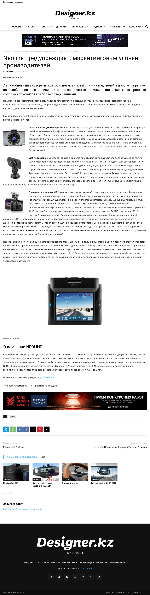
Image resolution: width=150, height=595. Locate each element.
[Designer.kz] (75, 14)
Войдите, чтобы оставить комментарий (22, 509)
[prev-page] (5, 492)
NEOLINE (12, 417)
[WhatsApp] (13, 429)
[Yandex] (91, 577)
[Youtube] (99, 577)
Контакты (137, 592)
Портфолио (79, 26)
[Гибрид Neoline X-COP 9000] (104, 472)
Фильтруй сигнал (70, 483)
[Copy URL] (47, 429)
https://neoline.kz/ (46, 377)
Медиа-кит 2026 (123, 592)
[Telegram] (6, 429)
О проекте (109, 592)
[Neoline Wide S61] (16, 472)
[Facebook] (26, 429)
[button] (146, 27)
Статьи (46, 26)
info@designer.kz (84, 568)
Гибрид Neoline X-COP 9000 (103, 483)
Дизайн (61, 26)
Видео (31, 26)
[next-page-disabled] (10, 492)
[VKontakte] (83, 577)
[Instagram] (59, 577)
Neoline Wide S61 (10, 483)
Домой (6, 51)
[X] (33, 429)
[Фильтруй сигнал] (75, 472)
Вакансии (135, 26)
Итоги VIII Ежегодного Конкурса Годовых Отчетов (121, 447)
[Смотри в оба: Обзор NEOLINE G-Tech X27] (46, 472)
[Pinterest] (40, 429)
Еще (42, 457)
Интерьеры (116, 26)
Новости (16, 26)
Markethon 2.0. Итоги (13, 447)
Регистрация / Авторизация (14, 2)
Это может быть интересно (21, 457)
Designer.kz (10, 71)
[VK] (20, 429)
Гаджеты (98, 26)
